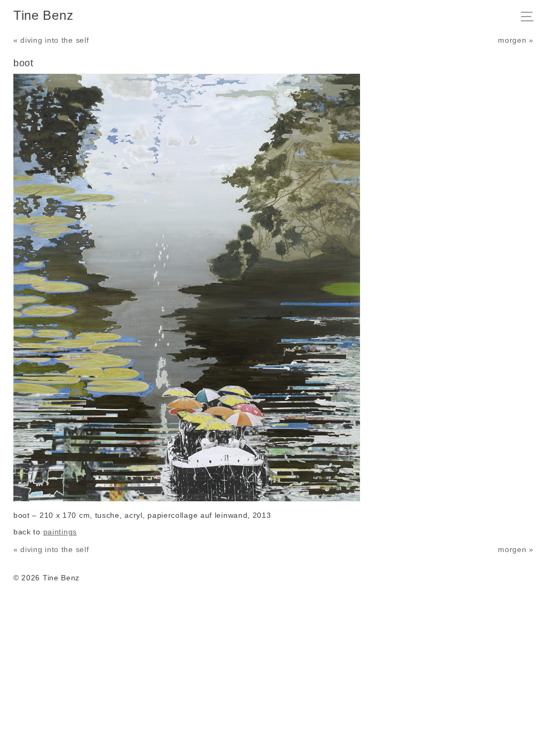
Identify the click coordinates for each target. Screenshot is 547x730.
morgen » (516, 40)
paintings (60, 531)
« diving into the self (51, 40)
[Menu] (530, 18)
